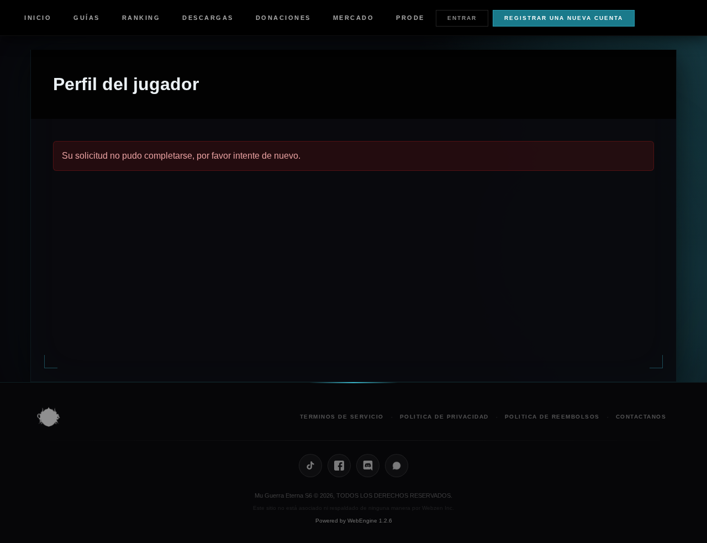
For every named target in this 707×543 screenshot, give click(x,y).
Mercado (353, 17)
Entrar (462, 18)
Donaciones (283, 17)
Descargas (208, 17)
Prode (410, 17)
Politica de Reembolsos (552, 417)
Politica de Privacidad (444, 417)
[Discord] (367, 465)
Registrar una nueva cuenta (563, 18)
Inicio (37, 17)
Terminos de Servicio (342, 417)
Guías (86, 17)
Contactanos (641, 417)
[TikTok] (310, 465)
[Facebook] (339, 465)
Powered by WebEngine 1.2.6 (353, 521)
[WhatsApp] (396, 465)
